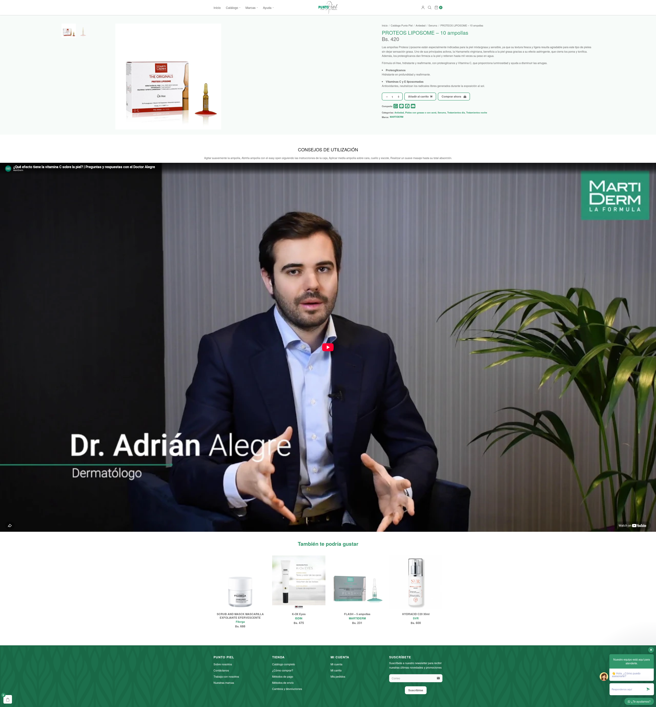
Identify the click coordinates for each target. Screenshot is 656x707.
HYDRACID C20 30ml (415, 614)
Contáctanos (221, 670)
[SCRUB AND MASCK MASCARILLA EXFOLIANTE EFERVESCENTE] (240, 582)
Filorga (240, 622)
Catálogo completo (283, 664)
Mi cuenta (336, 664)
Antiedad (420, 25)
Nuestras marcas (224, 683)
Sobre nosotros (223, 664)
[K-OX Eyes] (299, 582)
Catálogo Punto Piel (402, 25)
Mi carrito (336, 670)
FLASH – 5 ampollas (357, 614)
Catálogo (232, 7)
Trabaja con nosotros (226, 676)
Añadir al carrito (418, 96)
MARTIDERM (396, 117)
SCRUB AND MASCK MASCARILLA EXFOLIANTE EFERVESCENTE (240, 616)
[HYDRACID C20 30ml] (416, 582)
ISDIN (298, 618)
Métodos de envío (283, 683)
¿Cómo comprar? (282, 670)
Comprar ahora (451, 96)
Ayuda (267, 7)
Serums (432, 25)
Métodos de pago (282, 676)
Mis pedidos (338, 676)
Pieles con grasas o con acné (420, 112)
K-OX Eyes (299, 614)
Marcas (250, 7)
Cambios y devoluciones (287, 689)
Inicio (217, 7)
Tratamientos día (456, 112)
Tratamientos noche (476, 112)
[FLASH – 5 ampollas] (357, 582)
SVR (416, 618)
